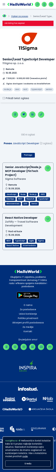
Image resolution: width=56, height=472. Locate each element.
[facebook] (15, 114)
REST (20, 199)
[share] (41, 114)
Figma (41, 241)
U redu (28, 463)
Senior (34, 203)
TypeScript (43, 199)
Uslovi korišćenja (28, 313)
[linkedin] (32, 114)
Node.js (33, 194)
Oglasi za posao (19, 16)
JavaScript (11, 194)
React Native (13, 245)
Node (23, 194)
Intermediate (29, 245)
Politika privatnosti (28, 318)
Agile (31, 241)
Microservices (13, 203)
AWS (43, 194)
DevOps (10, 199)
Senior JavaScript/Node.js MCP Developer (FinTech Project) (23, 171)
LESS (25, 203)
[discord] (41, 347)
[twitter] (24, 114)
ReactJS (30, 199)
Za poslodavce (28, 309)
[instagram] (15, 347)
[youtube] (24, 347)
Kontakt (28, 331)
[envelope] (50, 347)
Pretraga (28, 155)
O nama (28, 305)
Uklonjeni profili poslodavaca (28, 322)
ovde (25, 456)
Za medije (28, 327)
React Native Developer (21, 218)
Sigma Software (15, 179)
